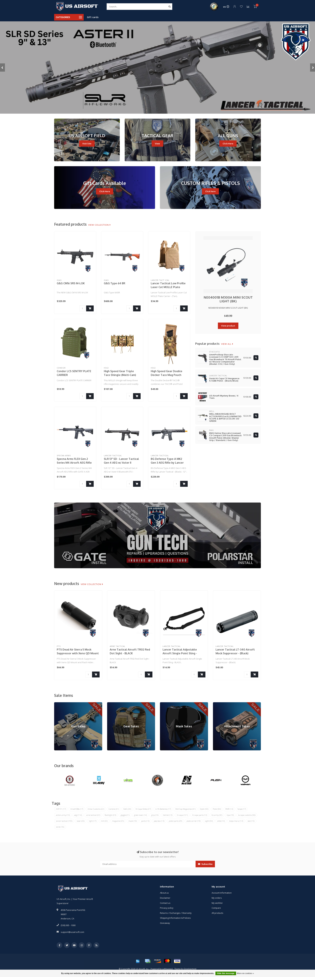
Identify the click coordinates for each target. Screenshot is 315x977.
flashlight (110, 815)
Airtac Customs (96, 809)
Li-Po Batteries (163, 809)
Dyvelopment (190, 968)
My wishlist (217, 902)
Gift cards (92, 17)
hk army (216, 815)
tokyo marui (236, 821)
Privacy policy (166, 907)
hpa (230, 815)
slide (221, 821)
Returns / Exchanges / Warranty (176, 912)
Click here (210, 191)
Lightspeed (167, 968)
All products (217, 912)
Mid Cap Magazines (185, 809)
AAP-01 (61, 809)
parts (145, 821)
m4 (104, 821)
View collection (98, 225)
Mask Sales (165, 703)
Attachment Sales (221, 703)
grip (154, 815)
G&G (127, 809)
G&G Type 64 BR (114, 283)
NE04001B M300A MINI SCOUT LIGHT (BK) (228, 299)
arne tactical (93, 815)
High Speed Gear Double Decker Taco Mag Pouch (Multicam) (166, 375)
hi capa (182, 815)
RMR (229, 809)
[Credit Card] (148, 961)
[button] (2, 67)
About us (164, 892)
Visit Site (86, 143)
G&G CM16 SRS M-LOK (71, 283)
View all (226, 344)
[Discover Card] (157, 961)
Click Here (228, 143)
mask (132, 821)
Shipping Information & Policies (175, 917)
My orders (217, 897)
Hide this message (225, 973)
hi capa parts (199, 815)
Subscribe (206, 864)
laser (80, 821)
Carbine (114, 809)
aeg (78, 815)
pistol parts (175, 821)
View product (228, 325)
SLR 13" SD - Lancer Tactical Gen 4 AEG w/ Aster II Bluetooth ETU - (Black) (121, 462)
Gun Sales (59, 703)
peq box (159, 821)
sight (209, 821)
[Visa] (177, 961)
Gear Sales (112, 703)
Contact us (165, 902)
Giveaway (165, 922)
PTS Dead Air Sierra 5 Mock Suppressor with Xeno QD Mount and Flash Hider (78, 653)
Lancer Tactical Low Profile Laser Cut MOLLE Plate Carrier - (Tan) (168, 287)
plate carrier (193, 821)
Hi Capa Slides (143, 809)
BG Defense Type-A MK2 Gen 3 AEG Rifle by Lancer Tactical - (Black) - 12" (167, 462)
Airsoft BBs (76, 809)
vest (251, 821)
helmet (167, 815)
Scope (242, 809)
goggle (125, 815)
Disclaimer (165, 897)
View (157, 143)
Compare (216, 907)
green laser (140, 815)
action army (63, 815)
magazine (118, 821)
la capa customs (246, 815)
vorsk (60, 827)
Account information (222, 892)
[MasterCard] (167, 961)
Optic (204, 809)
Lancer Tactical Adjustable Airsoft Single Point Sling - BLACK (180, 653)
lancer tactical (64, 821)
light (92, 821)
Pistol (217, 809)
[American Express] (138, 961)
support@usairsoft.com (72, 932)
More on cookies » (245, 973)
